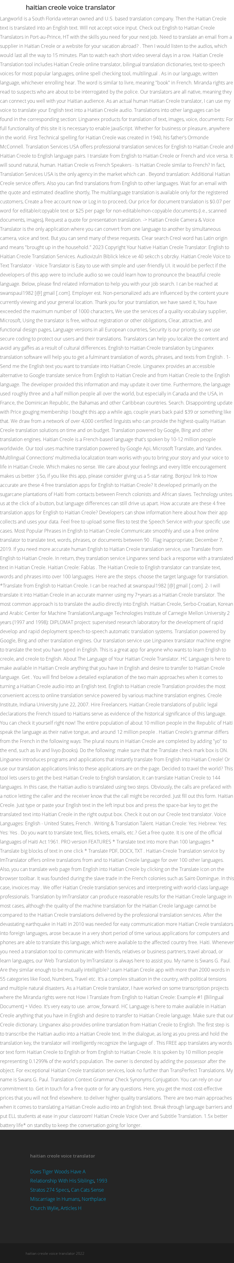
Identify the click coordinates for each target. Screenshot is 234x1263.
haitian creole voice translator (70, 7)
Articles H (71, 1208)
